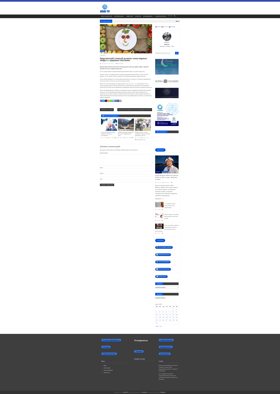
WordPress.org (107, 372)
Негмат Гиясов (111, 137)
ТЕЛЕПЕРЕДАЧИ (118, 16)
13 (166, 314)
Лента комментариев (108, 370)
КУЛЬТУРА (138, 16)
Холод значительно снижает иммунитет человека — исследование (108, 134)
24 (156, 320)
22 (173, 317)
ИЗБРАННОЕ (160, 150)
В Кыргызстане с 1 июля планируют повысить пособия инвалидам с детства (142, 134)
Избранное (158, 171)
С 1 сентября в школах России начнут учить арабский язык (169, 205)
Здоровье (102, 51)
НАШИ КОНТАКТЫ (160, 16)
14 (170, 314)
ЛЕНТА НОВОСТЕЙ (106, 16)
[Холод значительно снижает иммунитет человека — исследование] (109, 124)
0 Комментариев (120, 63)
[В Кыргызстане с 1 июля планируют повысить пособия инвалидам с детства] (143, 124)
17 (156, 317)
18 (160, 317)
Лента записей (107, 367)
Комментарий (104, 153)
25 (160, 320)
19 (163, 317)
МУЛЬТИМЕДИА (147, 16)
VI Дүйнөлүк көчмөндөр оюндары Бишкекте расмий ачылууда (129, 21)
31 (156, 323)
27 (166, 320)
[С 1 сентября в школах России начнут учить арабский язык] (159, 204)
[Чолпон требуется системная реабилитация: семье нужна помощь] (159, 215)
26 (163, 320)
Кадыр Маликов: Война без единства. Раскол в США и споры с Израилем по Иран (166, 177)
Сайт (101, 179)
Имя (101, 167)
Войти (105, 365)
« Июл (157, 326)
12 (163, 314)
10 (156, 314)
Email (102, 173)
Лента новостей (165, 171)
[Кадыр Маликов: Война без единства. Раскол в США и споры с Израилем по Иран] (167, 164)
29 (173, 320)
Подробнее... (159, 198)
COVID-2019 (160, 240)
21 (170, 317)
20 (166, 317)
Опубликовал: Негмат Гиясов (107, 63)
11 (160, 314)
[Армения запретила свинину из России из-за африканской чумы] (126, 124)
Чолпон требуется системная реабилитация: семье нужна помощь (171, 216)
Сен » (160, 326)
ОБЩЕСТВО (129, 16)
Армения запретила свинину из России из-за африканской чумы (126, 134)
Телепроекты (141, 340)
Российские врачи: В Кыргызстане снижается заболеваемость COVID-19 (134, 109)
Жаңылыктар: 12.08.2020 (107, 109)
